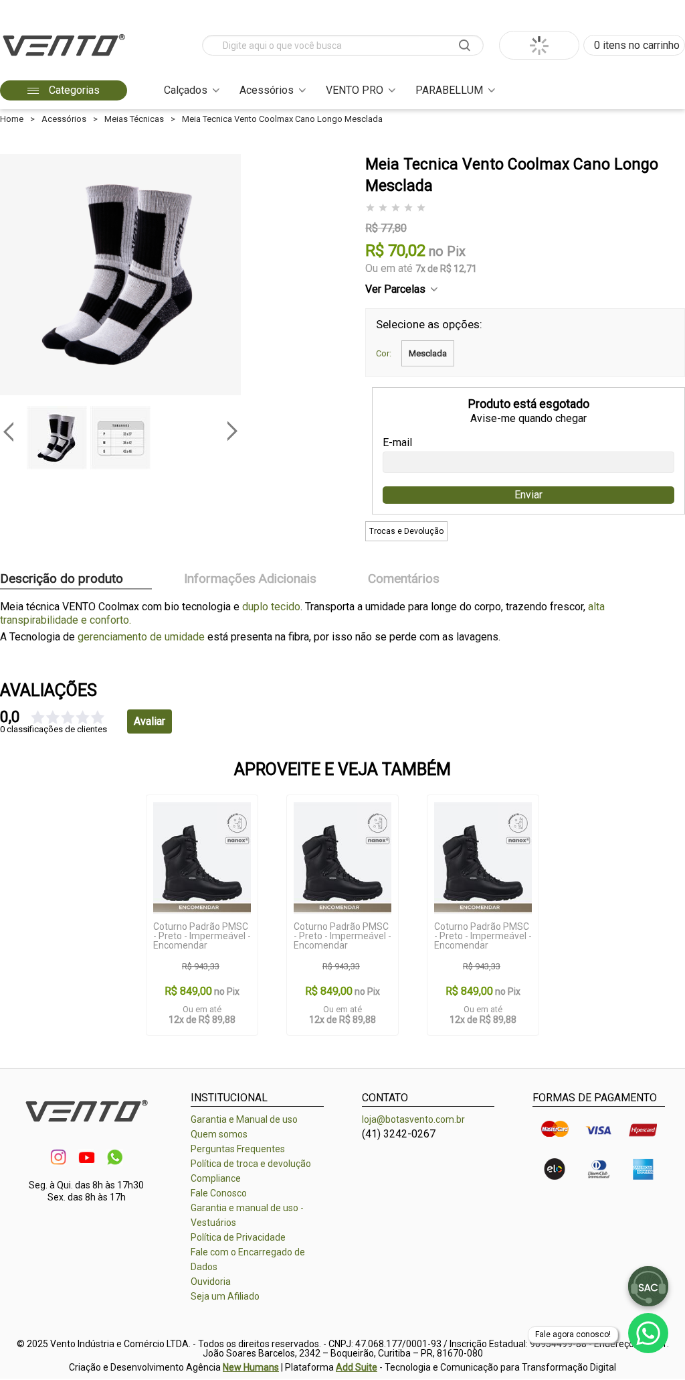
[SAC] (648, 1286)
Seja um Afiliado (225, 1296)
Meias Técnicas (134, 119)
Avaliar (149, 721)
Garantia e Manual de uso (244, 1119)
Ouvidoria (211, 1281)
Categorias (73, 90)
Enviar (528, 494)
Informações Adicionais (250, 579)
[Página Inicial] (63, 60)
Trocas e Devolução (406, 531)
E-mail (397, 442)
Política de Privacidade (238, 1237)
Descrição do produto (61, 579)
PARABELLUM (449, 90)
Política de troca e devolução (251, 1163)
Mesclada (428, 353)
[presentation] (8, 431)
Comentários (403, 579)
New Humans (251, 1367)
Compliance (216, 1178)
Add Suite (356, 1367)
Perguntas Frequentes (238, 1149)
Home (11, 119)
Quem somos (219, 1134)
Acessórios (266, 90)
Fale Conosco (219, 1193)
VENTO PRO (354, 90)
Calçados (185, 90)
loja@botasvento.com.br (413, 1119)
